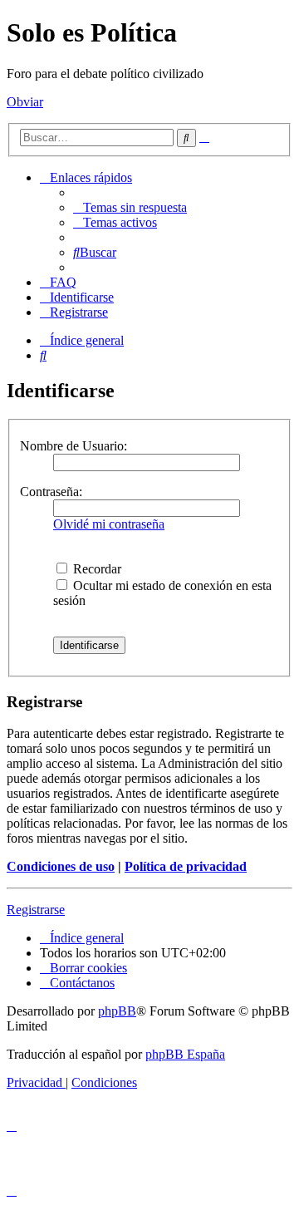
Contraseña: (51, 491)
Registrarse (36, 910)
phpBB (117, 1011)
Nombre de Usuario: (73, 446)
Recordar (95, 569)
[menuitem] (130, 207)
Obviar (25, 102)
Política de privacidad (186, 866)
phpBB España (185, 1054)
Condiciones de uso (61, 866)
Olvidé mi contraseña (108, 524)
